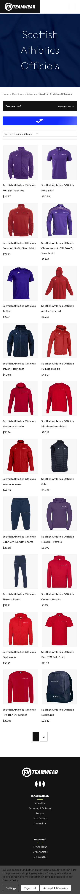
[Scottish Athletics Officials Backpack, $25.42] (59, 686)
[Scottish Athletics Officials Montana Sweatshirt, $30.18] (59, 398)
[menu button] (72, 6)
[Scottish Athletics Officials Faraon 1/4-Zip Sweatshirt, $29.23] (20, 220)
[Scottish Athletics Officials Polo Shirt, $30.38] (59, 162)
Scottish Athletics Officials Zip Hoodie (19, 654)
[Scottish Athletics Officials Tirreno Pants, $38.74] (20, 571)
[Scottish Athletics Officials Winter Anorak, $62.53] (20, 456)
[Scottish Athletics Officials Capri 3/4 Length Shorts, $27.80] (20, 513)
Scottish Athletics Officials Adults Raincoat (57, 308)
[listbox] (27, 134)
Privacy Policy (10, 880)
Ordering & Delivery (40, 808)
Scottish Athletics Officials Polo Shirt (57, 187)
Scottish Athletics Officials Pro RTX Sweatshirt (19, 712)
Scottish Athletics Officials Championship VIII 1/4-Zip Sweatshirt (57, 248)
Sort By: (9, 133)
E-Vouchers (40, 856)
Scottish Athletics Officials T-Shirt (19, 308)
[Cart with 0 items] (77, 6)
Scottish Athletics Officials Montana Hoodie (19, 423)
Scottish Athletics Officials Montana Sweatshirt (57, 423)
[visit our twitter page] (40, 784)
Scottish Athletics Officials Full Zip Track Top (19, 187)
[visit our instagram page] (36, 784)
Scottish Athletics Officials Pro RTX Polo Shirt (57, 654)
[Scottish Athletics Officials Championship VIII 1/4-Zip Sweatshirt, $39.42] (59, 220)
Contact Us (40, 823)
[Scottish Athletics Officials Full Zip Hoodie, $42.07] (59, 340)
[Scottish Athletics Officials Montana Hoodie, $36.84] (20, 398)
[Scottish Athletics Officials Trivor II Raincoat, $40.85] (20, 340)
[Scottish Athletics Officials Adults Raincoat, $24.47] (59, 283)
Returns (40, 813)
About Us (40, 803)
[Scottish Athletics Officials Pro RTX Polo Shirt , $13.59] (59, 629)
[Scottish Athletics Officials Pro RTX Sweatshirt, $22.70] (20, 686)
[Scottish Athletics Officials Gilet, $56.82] (59, 456)
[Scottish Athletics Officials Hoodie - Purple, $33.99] (59, 513)
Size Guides (40, 818)
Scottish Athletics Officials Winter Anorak (19, 481)
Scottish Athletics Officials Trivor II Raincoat (19, 366)
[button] (40, 106)
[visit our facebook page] (44, 784)
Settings (11, 888)
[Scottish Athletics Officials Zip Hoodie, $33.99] (20, 629)
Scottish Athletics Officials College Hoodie (57, 596)
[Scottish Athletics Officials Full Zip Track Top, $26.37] (20, 162)
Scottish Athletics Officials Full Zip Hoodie (57, 366)
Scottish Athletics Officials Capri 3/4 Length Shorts (19, 539)
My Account (40, 846)
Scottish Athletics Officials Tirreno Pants (19, 596)
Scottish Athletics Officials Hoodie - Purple (57, 539)
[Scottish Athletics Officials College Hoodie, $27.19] (59, 571)
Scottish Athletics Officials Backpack (57, 712)
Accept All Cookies (55, 888)
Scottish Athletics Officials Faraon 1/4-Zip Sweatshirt (19, 245)
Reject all (30, 888)
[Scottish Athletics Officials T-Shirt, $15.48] (20, 283)
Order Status (40, 851)
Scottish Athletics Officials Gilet (57, 481)
